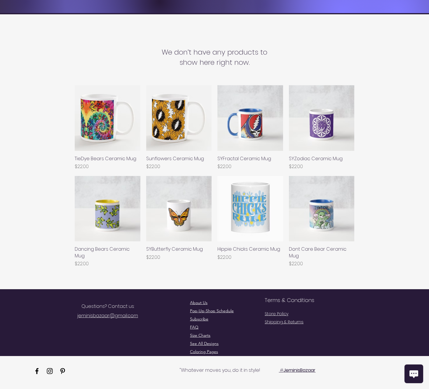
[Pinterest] (63, 371)
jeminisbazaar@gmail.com (107, 315)
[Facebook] (37, 371)
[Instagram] (50, 371)
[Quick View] (107, 118)
